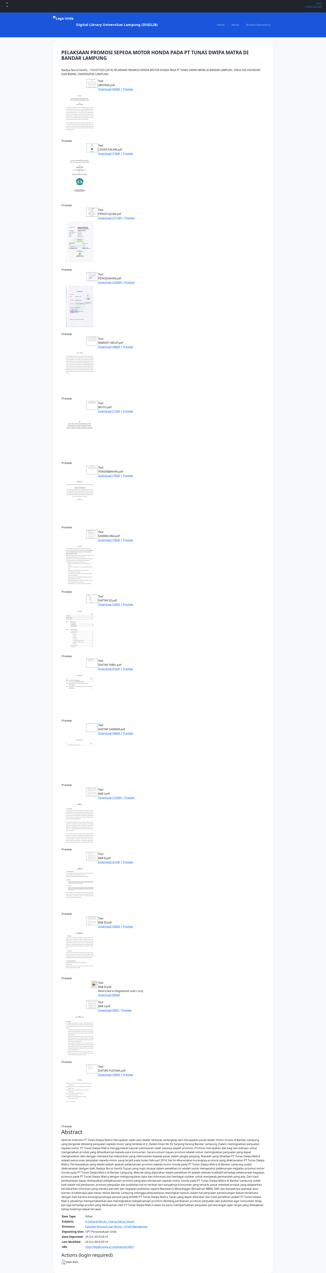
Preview (128, 89)
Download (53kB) (109, 604)
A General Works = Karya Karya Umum (109, 1221)
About (235, 25)
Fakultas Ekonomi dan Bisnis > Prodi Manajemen (116, 1226)
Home (221, 25)
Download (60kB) (109, 89)
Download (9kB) (108, 1010)
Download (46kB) (109, 733)
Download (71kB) (109, 411)
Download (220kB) (110, 282)
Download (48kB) (109, 347)
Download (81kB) (109, 669)
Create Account (313, 6)
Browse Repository (258, 25)
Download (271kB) (110, 218)
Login (319, 3)
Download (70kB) (109, 540)
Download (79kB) (109, 476)
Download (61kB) (109, 862)
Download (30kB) (109, 926)
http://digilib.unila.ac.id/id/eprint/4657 (109, 1247)
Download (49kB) (109, 1075)
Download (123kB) (110, 798)
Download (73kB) (109, 153)
